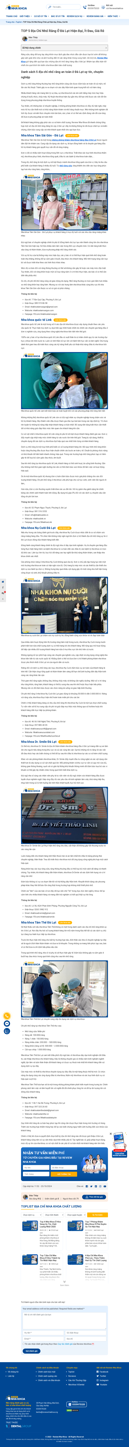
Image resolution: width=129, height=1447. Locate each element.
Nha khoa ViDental (76, 1384)
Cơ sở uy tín (40, 16)
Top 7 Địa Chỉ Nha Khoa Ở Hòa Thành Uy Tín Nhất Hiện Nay (50, 1257)
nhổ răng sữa (65, 166)
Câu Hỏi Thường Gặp (77, 1380)
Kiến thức (113, 16)
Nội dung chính (33, 47)
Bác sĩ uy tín (57, 16)
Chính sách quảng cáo (47, 1376)
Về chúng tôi (13, 1372)
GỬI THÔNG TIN (64, 1174)
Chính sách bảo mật (46, 1372)
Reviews (72, 1376)
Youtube (103, 1384)
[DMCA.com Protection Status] (72, 1410)
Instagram (104, 1380)
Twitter (103, 1376)
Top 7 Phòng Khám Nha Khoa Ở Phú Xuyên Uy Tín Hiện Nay (95, 1224)
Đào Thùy (33, 37)
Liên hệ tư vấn (72, 136)
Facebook (104, 1372)
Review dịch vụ (75, 16)
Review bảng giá (95, 16)
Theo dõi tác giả (96, 1197)
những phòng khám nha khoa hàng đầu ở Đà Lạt (74, 140)
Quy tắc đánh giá (65, 1344)
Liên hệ (11, 1376)
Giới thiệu (25, 16)
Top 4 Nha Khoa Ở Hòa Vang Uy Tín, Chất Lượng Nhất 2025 (50, 1224)
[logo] (17, 6)
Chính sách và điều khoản (49, 1380)
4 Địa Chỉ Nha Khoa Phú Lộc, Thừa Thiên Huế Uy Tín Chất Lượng (96, 1257)
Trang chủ (11, 16)
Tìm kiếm (98, 1215)
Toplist (18, 22)
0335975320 (78, 1404)
